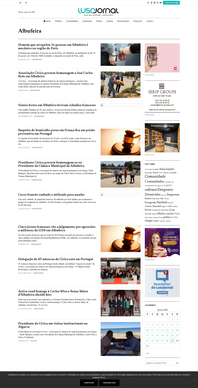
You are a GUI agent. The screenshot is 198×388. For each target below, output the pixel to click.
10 (147, 329)
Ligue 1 (164, 206)
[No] (194, 379)
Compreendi (89, 383)
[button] (177, 363)
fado (162, 199)
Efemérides (152, 194)
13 (162, 329)
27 (162, 340)
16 (177, 329)
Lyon (172, 210)
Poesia (161, 217)
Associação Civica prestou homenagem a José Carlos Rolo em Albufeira (55, 75)
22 (172, 335)
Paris (177, 214)
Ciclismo (165, 173)
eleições (163, 195)
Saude (156, 221)
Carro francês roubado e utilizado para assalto (51, 194)
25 (152, 340)
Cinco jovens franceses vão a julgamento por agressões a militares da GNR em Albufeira (56, 229)
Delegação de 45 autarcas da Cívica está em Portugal (55, 259)
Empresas (173, 194)
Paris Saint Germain (151, 217)
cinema (173, 173)
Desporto (165, 190)
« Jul (147, 353)
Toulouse (162, 221)
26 (157, 340)
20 (162, 335)
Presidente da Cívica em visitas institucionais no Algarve (53, 325)
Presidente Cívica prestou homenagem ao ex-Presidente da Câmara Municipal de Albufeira (51, 164)
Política (34, 341)
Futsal (170, 203)
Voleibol (168, 221)
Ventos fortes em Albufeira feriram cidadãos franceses (57, 105)
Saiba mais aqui (109, 383)
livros (148, 210)
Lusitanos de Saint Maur (160, 210)
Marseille (148, 214)
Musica (161, 213)
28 (167, 340)
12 (157, 329)
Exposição (156, 199)
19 (157, 335)
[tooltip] (151, 2)
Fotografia (150, 202)
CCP (160, 173)
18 (152, 335)
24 (147, 340)
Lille (170, 206)
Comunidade (155, 177)
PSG (176, 217)
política (167, 217)
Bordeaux (148, 173)
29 (172, 340)
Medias (154, 214)
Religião (149, 221)
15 (172, 329)
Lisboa (175, 206)
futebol (162, 202)
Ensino (148, 198)
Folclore (166, 199)
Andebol (155, 169)
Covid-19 (168, 186)
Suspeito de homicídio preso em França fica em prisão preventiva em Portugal (56, 132)
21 (167, 335)
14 (167, 329)
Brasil (155, 173)
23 (177, 335)
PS (173, 217)
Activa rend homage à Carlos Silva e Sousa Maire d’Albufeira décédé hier (53, 293)
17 (147, 335)
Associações (166, 169)
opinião (170, 213)
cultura (151, 190)
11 (152, 329)
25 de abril (148, 169)
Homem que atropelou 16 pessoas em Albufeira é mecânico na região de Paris (53, 46)
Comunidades (37, 59)
